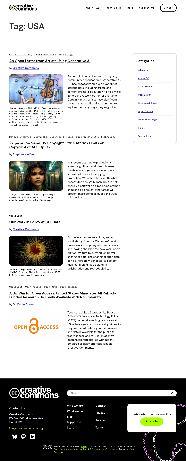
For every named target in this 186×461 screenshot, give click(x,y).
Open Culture (145, 111)
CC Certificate (146, 86)
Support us (74, 422)
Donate (168, 7)
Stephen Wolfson (24, 154)
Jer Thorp (29, 272)
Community (144, 94)
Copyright (40, 136)
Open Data (50, 286)
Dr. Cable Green (23, 304)
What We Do (114, 8)
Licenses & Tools (147, 103)
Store (70, 427)
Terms (99, 427)
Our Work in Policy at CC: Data (34, 222)
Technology (144, 136)
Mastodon (23, 436)
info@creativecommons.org (26, 428)
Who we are (75, 405)
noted (83, 446)
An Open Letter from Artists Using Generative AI (49, 61)
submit (172, 393)
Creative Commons (23, 7)
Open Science (69, 286)
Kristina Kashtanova (40, 200)
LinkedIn (32, 436)
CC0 (36, 125)
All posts (143, 70)
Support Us (146, 8)
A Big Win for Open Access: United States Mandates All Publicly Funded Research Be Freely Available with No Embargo (62, 295)
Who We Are (93, 8)
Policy (141, 127)
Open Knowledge (147, 119)
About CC (143, 78)
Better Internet (20, 54)
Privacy (100, 413)
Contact (100, 405)
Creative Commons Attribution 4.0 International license (85, 449)
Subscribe (152, 421)
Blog (130, 8)
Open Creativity (45, 54)
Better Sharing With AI (23, 108)
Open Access (33, 286)
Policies (100, 420)
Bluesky (14, 436)
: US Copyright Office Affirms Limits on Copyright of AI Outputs (56, 145)
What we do (75, 411)
